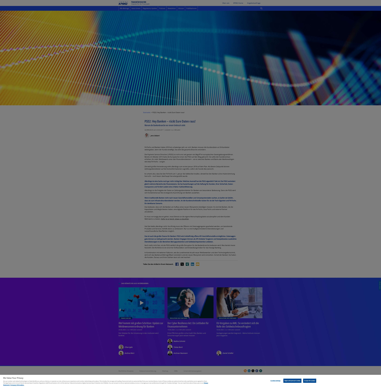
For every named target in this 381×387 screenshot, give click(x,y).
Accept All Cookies (309, 381)
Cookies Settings (275, 381)
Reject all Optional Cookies (292, 381)
